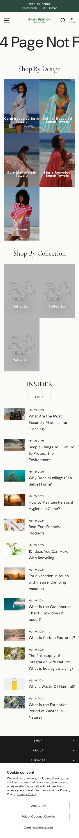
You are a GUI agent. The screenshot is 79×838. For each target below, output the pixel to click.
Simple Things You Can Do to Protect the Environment (51, 453)
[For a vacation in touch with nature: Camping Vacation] (14, 573)
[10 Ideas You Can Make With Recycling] (14, 549)
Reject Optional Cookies (38, 816)
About (38, 750)
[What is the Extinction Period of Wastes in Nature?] (14, 702)
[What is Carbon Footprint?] (14, 635)
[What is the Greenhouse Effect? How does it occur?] (14, 604)
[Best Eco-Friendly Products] (14, 525)
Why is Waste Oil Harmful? (52, 686)
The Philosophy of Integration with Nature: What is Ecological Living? (51, 662)
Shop (38, 740)
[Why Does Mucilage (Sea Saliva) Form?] (14, 476)
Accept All (38, 806)
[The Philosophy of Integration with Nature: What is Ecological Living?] (14, 653)
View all (39, 397)
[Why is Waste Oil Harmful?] (14, 684)
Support (38, 760)
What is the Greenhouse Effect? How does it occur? (50, 613)
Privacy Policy (26, 794)
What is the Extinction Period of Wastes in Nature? (48, 711)
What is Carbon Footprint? (52, 637)
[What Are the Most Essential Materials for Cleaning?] (14, 414)
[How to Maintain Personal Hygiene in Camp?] (14, 500)
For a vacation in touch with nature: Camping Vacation (49, 582)
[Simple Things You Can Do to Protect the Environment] (14, 445)
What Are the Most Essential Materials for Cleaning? (48, 422)
